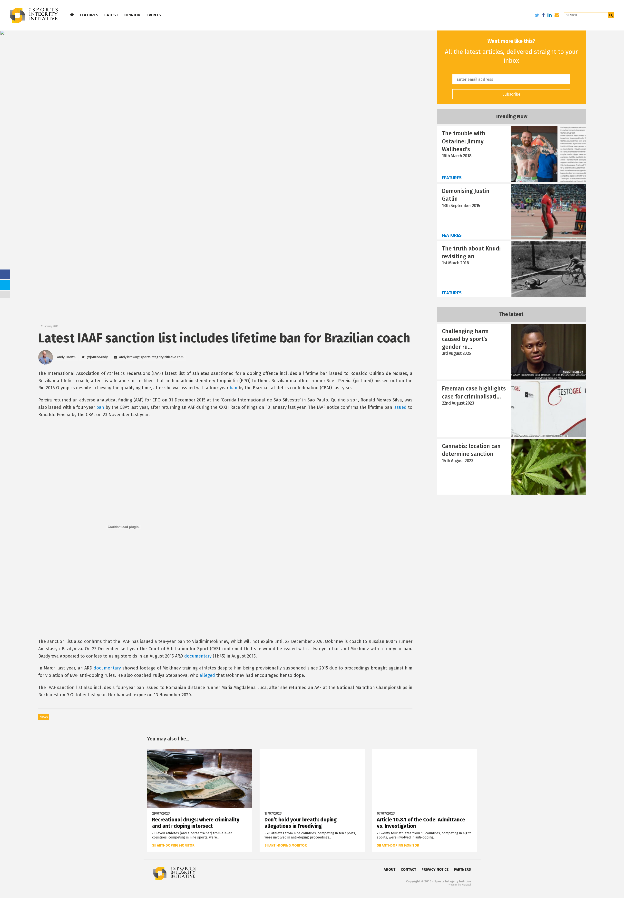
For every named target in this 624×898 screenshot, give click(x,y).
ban (233, 387)
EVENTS (153, 15)
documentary (198, 656)
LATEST (111, 15)
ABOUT (389, 869)
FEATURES (89, 15)
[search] (611, 15)
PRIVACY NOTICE (434, 869)
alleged (207, 675)
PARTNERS (462, 869)
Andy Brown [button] (66, 357)
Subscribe (511, 94)
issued (400, 407)
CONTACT (408, 869)
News (43, 717)
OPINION (132, 15)
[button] (94, 357)
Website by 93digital (459, 884)
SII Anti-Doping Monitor (173, 845)
